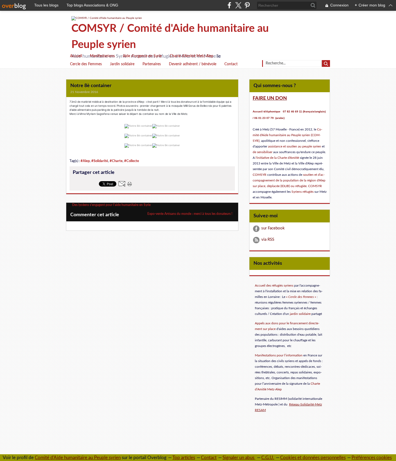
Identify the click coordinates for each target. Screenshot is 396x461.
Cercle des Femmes (86, 64)
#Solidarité (99, 161)
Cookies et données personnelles (313, 457)
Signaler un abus (239, 457)
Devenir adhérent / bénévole (192, 64)
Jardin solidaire (122, 64)
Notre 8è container (91, 85)
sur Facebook (273, 228)
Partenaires (152, 64)
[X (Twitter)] (238, 5)
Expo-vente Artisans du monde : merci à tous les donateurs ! (190, 213)
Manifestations (102, 56)
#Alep (85, 161)
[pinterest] (247, 5)
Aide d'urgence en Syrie (142, 56)
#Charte (116, 161)
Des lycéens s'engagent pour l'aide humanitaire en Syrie (111, 205)
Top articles (183, 457)
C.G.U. (267, 457)
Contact (231, 64)
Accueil (76, 56)
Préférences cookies (372, 457)
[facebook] (229, 5)
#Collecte (131, 161)
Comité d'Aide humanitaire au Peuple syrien (78, 457)
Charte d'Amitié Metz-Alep (191, 56)
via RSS (267, 240)
